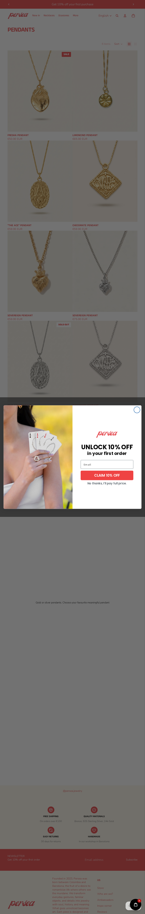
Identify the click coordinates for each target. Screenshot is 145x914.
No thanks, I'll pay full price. (106, 483)
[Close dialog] (137, 410)
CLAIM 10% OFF (107, 475)
